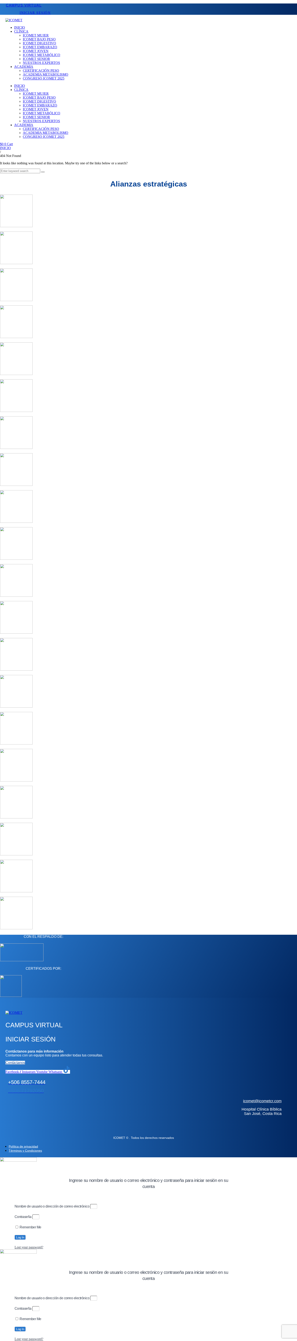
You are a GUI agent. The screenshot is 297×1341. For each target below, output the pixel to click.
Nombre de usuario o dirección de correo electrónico (52, 1206)
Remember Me (30, 1227)
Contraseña (23, 1217)
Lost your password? (29, 1247)
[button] (91, 31)
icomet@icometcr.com (262, 1101)
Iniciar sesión (35, 13)
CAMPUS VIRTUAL (24, 5)
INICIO (5, 148)
